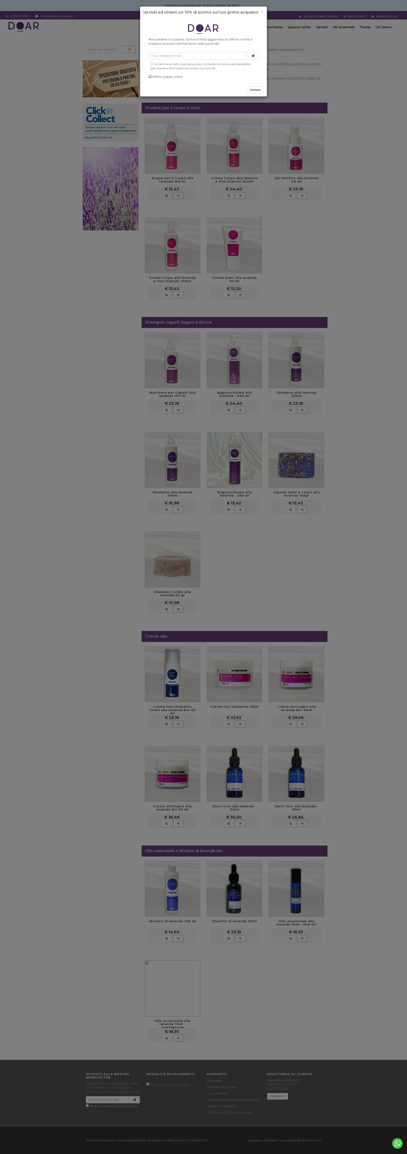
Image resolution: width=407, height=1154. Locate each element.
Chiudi (255, 90)
